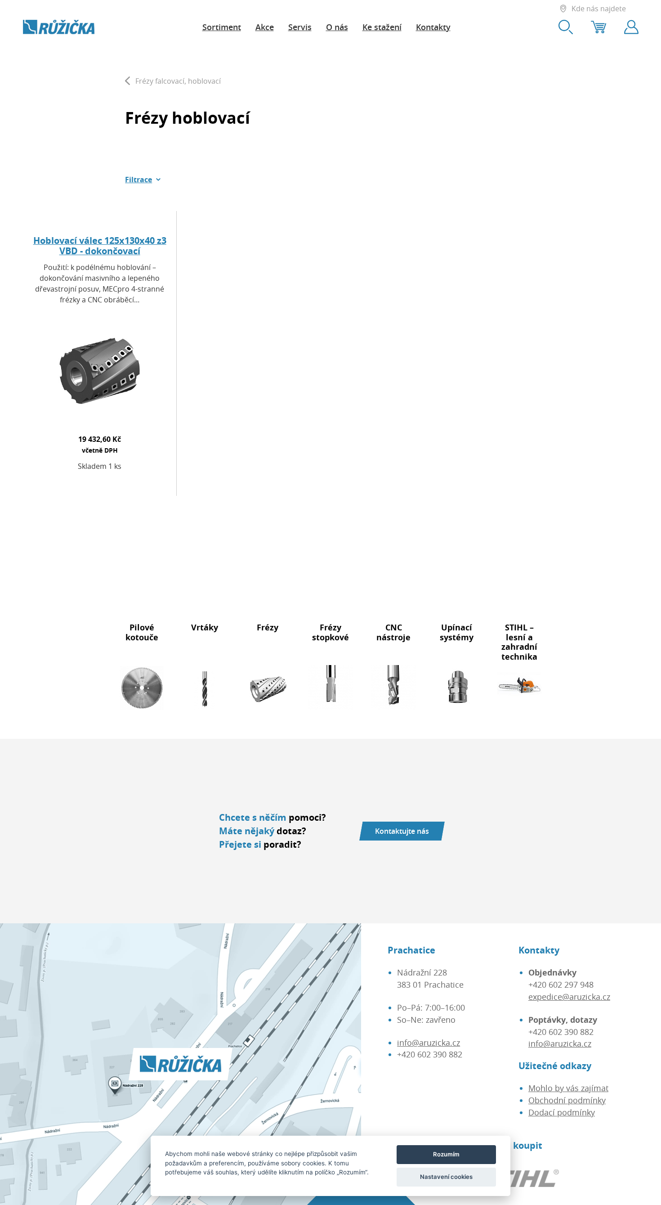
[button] (143, 179)
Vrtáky (204, 627)
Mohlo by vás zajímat (568, 1088)
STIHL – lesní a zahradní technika (519, 642)
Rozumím (446, 1154)
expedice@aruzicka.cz (569, 996)
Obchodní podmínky (567, 1100)
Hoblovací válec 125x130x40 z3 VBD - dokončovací (99, 245)
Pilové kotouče (141, 632)
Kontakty (433, 27)
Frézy (267, 627)
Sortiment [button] (221, 27)
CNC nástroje (393, 632)
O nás (337, 27)
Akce (264, 27)
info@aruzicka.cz (428, 1042)
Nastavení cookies (446, 1176)
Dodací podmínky (561, 1112)
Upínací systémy (456, 632)
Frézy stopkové (330, 632)
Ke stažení (382, 27)
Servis (300, 27)
